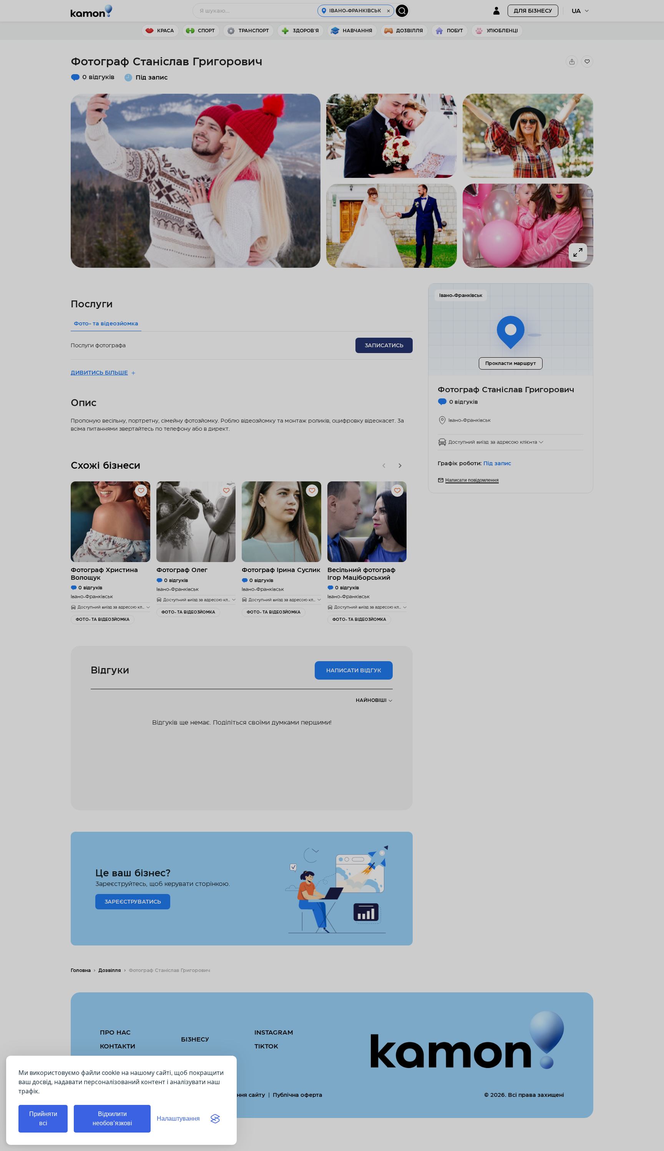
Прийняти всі (43, 1118)
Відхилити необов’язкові (112, 1118)
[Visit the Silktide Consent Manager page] (215, 1119)
